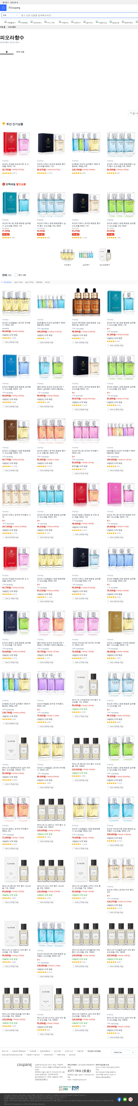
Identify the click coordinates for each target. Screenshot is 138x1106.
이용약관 (80, 1051)
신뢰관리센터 (48, 1054)
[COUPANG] (24, 1066)
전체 (4, 15)
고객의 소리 (69, 1051)
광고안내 (72, 1054)
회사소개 (5, 1051)
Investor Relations (19, 1051)
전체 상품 (20, 51)
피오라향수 (12, 27)
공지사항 (57, 1051)
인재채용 (33, 1051)
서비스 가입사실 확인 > (103, 1077)
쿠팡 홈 (2, 27)
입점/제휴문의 (45, 1051)
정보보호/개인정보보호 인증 (12, 1054)
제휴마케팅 (61, 1054)
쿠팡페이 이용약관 (33, 1054)
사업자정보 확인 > (41, 1079)
